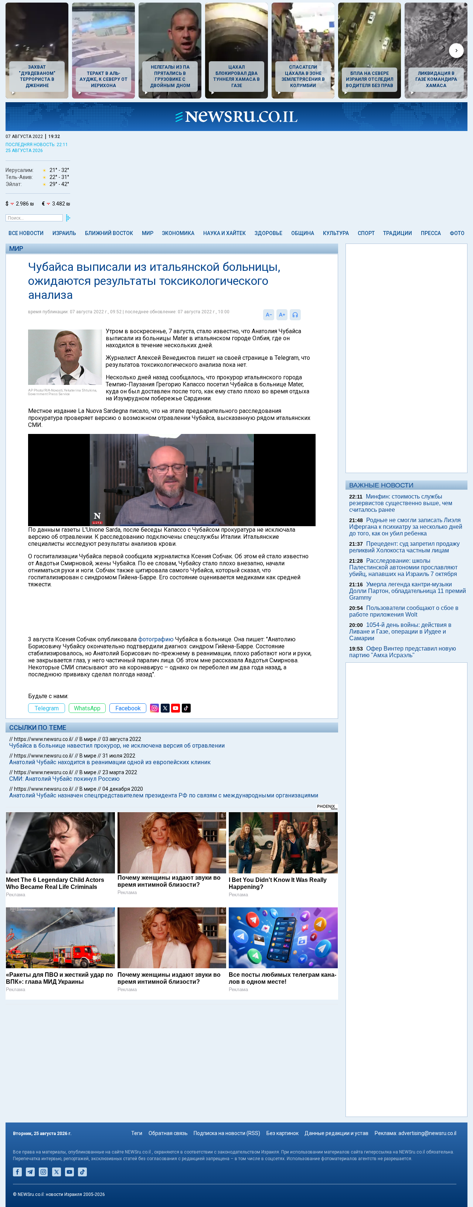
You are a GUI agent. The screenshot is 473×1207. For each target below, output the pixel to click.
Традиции (397, 233)
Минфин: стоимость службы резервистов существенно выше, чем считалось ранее (400, 503)
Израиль (64, 233)
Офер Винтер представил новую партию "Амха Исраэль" (402, 651)
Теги (136, 1133)
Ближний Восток (109, 233)
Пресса (431, 233)
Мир (147, 233)
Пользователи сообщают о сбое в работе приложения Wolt (404, 611)
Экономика (178, 233)
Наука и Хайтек (224, 233)
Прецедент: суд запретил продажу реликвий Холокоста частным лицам (404, 547)
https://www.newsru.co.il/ (44, 739)
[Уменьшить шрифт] (268, 314)
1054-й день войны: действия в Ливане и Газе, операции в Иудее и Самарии (400, 631)
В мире (87, 739)
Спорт (366, 233)
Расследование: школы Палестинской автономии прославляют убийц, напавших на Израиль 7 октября (403, 567)
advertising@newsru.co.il (427, 1133)
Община (302, 233)
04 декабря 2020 (122, 789)
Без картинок (282, 1133)
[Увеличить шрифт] (281, 314)
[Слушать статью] (303, 314)
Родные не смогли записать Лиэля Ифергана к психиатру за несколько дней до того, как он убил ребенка (405, 527)
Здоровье (268, 233)
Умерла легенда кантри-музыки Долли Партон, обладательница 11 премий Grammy (407, 591)
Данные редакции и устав (336, 1133)
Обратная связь (168, 1133)
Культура (336, 233)
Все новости (26, 233)
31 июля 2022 (118, 756)
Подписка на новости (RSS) (227, 1133)
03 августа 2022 (121, 739)
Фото (457, 233)
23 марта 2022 (119, 772)
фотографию (156, 639)
